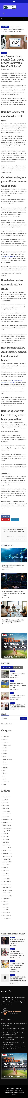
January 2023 (6, 918)
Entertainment (7, 745)
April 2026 (6, 808)
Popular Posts (7, 667)
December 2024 (7, 853)
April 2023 (6, 910)
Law (4, 770)
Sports (11, 681)
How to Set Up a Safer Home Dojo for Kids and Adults (18, 685)
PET (4, 776)
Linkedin (15, 520)
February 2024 (7, 881)
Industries (5, 765)
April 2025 (6, 842)
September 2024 (7, 862)
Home (11, 692)
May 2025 (6, 839)
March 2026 (6, 811)
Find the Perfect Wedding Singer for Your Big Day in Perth (17, 953)
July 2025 (5, 833)
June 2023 (6, 904)
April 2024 (6, 876)
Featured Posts (7, 724)
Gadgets (5, 753)
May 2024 (6, 873)
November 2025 (7, 822)
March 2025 (6, 845)
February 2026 (7, 814)
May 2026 (6, 805)
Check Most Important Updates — (14, 934)
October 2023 (7, 893)
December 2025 (7, 819)
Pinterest (6, 520)
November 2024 (7, 856)
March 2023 (6, 912)
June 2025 (6, 836)
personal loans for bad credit (9, 256)
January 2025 (6, 850)
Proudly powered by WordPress (14, 1090)
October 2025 (7, 825)
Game (4, 756)
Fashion (5, 748)
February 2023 (7, 915)
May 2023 (6, 907)
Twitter (15, 516)
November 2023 (7, 890)
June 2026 (6, 802)
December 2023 (7, 887)
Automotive (6, 736)
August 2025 (6, 831)
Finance (5, 750)
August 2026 (6, 797)
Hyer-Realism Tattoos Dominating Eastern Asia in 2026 (17, 941)
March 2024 (6, 879)
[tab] (7, 667)
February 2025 (7, 848)
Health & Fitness (7, 759)
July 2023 (5, 901)
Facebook (6, 516)
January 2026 (6, 817)
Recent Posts (18, 667)
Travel (4, 784)
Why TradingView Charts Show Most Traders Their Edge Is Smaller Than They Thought (13, 593)
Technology (6, 781)
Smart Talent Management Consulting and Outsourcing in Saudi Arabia (13, 621)
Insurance (5, 767)
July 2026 (5, 800)
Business (4, 53)
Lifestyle (5, 773)
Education (5, 742)
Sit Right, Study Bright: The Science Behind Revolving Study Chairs (18, 979)
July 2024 (5, 867)
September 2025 (7, 828)
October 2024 (7, 859)
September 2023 (7, 896)
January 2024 (6, 884)
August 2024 (6, 864)
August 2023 (6, 898)
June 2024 (6, 870)
